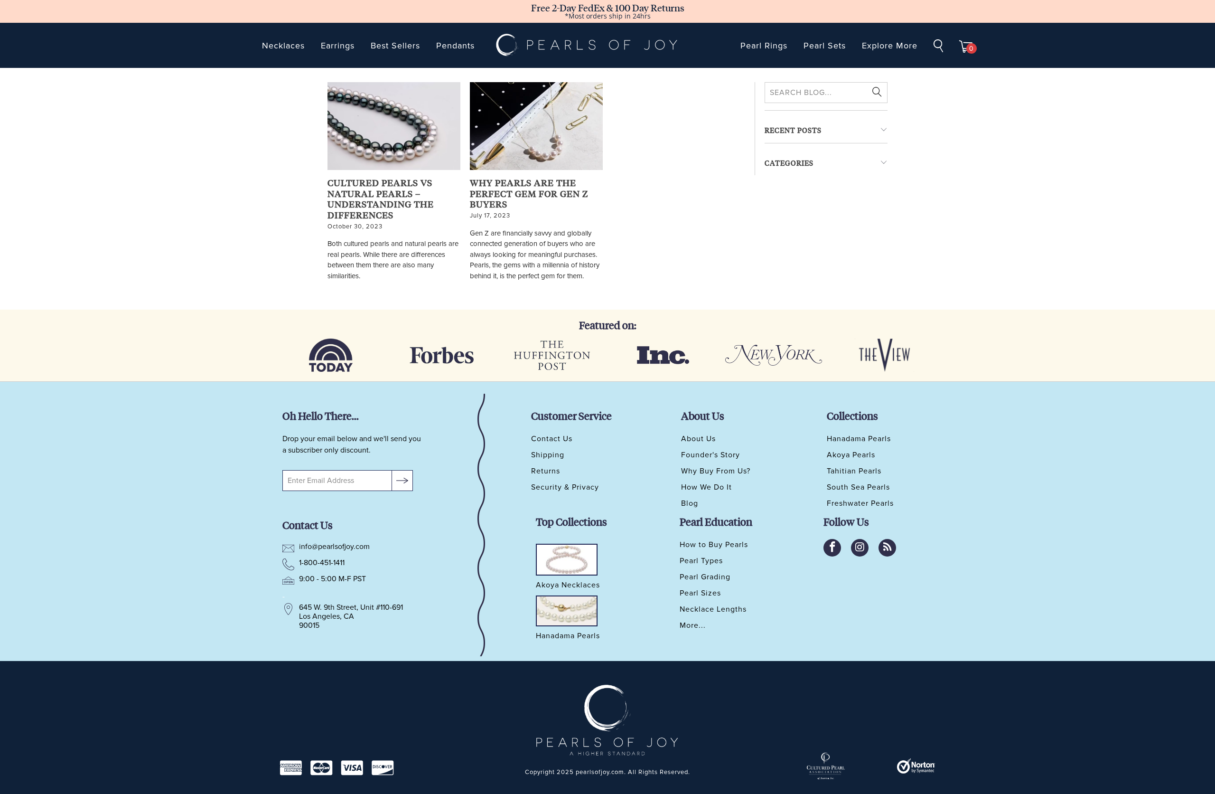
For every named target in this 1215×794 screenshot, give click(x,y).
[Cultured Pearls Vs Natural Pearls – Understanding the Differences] (393, 126)
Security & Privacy (565, 487)
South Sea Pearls (858, 487)
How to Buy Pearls (714, 544)
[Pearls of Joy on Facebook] (832, 548)
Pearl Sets (825, 45)
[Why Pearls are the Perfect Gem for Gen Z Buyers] (536, 126)
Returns (545, 471)
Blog (689, 503)
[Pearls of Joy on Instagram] (860, 548)
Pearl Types (701, 561)
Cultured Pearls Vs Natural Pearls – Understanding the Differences (380, 199)
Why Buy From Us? (715, 471)
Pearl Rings (763, 45)
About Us (698, 439)
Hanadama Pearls (859, 439)
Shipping (547, 455)
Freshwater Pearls (860, 503)
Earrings (338, 45)
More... (693, 625)
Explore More (889, 45)
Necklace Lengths (713, 609)
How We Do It (706, 487)
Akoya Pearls (851, 455)
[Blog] (887, 548)
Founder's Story (710, 455)
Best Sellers (395, 45)
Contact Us (551, 439)
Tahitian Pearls (854, 471)
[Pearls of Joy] (587, 45)
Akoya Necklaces (568, 585)
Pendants (455, 45)
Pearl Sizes (700, 593)
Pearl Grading (705, 577)
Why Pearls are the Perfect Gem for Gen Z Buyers (529, 193)
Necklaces (283, 45)
